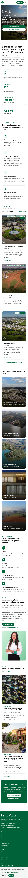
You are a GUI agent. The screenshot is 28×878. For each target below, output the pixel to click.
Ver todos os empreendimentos (14, 362)
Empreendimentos (5, 851)
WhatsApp (20, 2)
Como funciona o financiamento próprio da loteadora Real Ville (13, 709)
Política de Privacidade (6, 857)
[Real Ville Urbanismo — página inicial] (2, 2)
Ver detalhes (7, 260)
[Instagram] (5, 866)
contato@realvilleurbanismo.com (13, 827)
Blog (2, 835)
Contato (3, 837)
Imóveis (3, 853)
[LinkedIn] (9, 866)
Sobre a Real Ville (8, 624)
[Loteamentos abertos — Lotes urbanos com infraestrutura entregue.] (14, 392)
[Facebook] (2, 866)
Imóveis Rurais (4, 855)
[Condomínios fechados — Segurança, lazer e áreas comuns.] (14, 423)
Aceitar (11, 875)
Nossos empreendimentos (10, 627)
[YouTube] (12, 866)
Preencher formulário (14, 798)
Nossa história (4, 845)
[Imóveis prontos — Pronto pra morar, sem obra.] (14, 485)
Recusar (4, 875)
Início (2, 833)
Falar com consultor (14, 29)
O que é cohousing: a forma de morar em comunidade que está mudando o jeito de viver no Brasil (13, 759)
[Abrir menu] (25, 2)
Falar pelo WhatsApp (14, 795)
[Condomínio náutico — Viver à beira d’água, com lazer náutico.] (14, 454)
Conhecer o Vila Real (14, 26)
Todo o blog (6, 671)
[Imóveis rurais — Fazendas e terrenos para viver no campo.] (14, 516)
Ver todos (22, 211)
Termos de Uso (4, 859)
